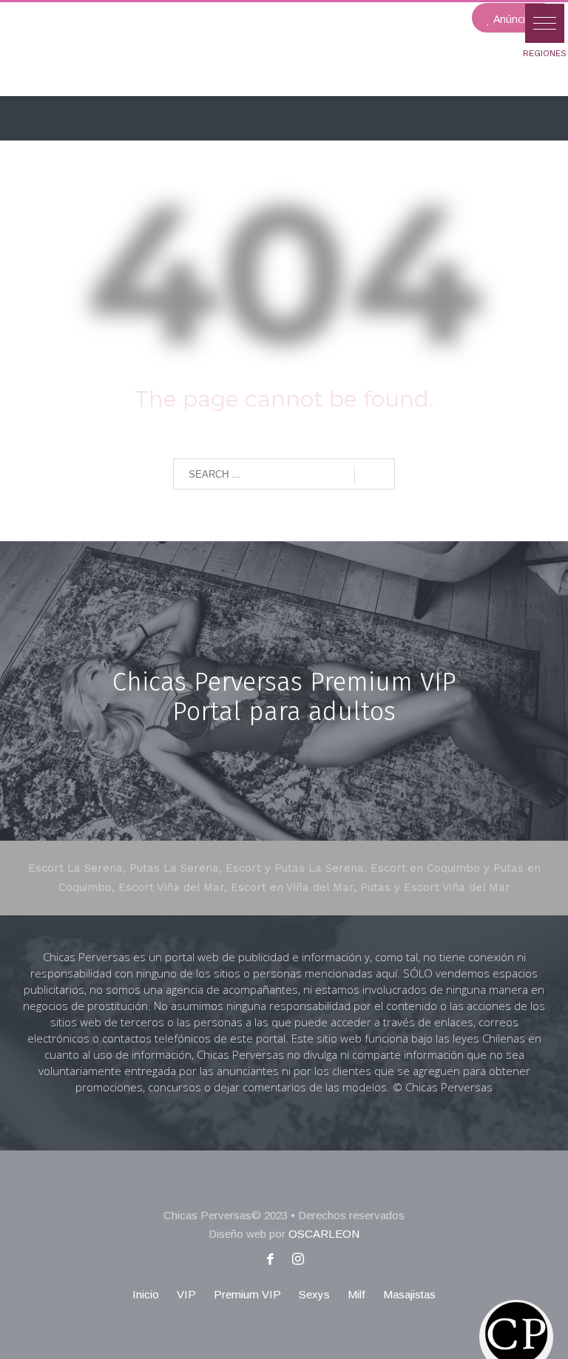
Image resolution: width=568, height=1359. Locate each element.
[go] (374, 474)
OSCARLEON (323, 1233)
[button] (544, 23)
